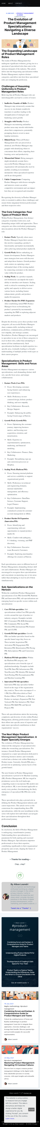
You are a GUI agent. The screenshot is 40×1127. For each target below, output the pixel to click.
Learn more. (10, 1119)
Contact (18, 3)
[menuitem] (3, 3)
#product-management (25, 13)
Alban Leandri (14, 1093)
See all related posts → (20, 983)
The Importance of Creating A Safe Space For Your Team (20, 962)
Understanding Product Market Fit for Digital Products (20, 954)
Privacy (35, 1124)
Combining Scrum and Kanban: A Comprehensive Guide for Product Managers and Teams (20, 944)
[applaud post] (20, 875)
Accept (31, 1109)
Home (4, 3)
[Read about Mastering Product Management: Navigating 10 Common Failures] (20, 1049)
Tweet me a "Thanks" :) (21, 908)
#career (20, 15)
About (10, 3)
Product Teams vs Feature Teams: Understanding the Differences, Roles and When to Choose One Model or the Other (20, 973)
